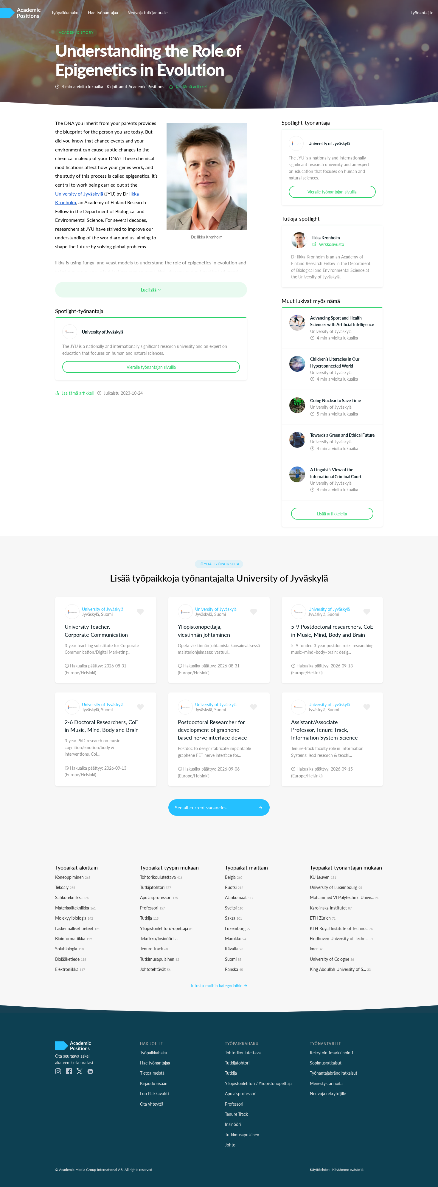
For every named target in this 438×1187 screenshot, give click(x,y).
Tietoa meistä (152, 1073)
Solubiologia (69, 949)
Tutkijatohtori (155, 887)
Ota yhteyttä (151, 1104)
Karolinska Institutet (331, 908)
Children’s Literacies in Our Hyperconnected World (334, 362)
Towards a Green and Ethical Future (342, 435)
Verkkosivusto (331, 244)
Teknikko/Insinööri (159, 938)
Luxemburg (237, 928)
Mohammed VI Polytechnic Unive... (344, 897)
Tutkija (149, 918)
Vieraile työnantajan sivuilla (151, 367)
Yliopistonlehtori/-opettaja (166, 928)
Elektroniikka (70, 969)
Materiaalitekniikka (75, 908)
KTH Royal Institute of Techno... (341, 928)
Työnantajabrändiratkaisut (333, 1073)
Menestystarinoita (326, 1083)
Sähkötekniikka (72, 897)
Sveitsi (234, 908)
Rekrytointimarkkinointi (331, 1053)
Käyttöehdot (320, 1169)
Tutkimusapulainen (159, 959)
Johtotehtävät (155, 969)
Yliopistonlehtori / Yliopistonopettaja (258, 1083)
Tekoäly (65, 887)
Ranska (234, 969)
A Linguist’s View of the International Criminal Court (335, 473)
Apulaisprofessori (159, 897)
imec (316, 949)
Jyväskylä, (91, 614)
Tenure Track (154, 949)
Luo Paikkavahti (154, 1093)
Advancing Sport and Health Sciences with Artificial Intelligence (342, 321)
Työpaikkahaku (64, 13)
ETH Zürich (323, 918)
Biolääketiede (70, 959)
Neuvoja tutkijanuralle (147, 13)
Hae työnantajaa (103, 13)
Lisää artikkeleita (332, 514)
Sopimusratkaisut (325, 1063)
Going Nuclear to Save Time (335, 400)
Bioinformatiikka (73, 938)
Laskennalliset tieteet (77, 928)
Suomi (107, 614)
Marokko (235, 938)
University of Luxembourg (336, 887)
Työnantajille (422, 13)
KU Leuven (323, 877)
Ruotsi (234, 887)
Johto (230, 1145)
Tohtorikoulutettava (161, 877)
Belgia (233, 877)
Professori (152, 908)
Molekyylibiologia (74, 918)
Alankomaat (239, 897)
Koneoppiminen (72, 877)
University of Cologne (332, 959)
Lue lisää (149, 290)
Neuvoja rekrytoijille (328, 1093)
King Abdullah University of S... (340, 969)
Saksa (233, 918)
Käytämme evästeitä (348, 1169)
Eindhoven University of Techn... (341, 938)
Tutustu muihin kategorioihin (217, 985)
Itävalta (234, 949)
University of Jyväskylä (102, 332)
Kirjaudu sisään (153, 1083)
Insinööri (233, 1124)
